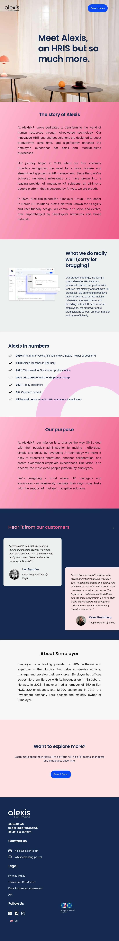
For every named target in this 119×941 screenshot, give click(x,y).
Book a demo (98, 8)
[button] (113, 8)
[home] (12, 8)
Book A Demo (61, 774)
